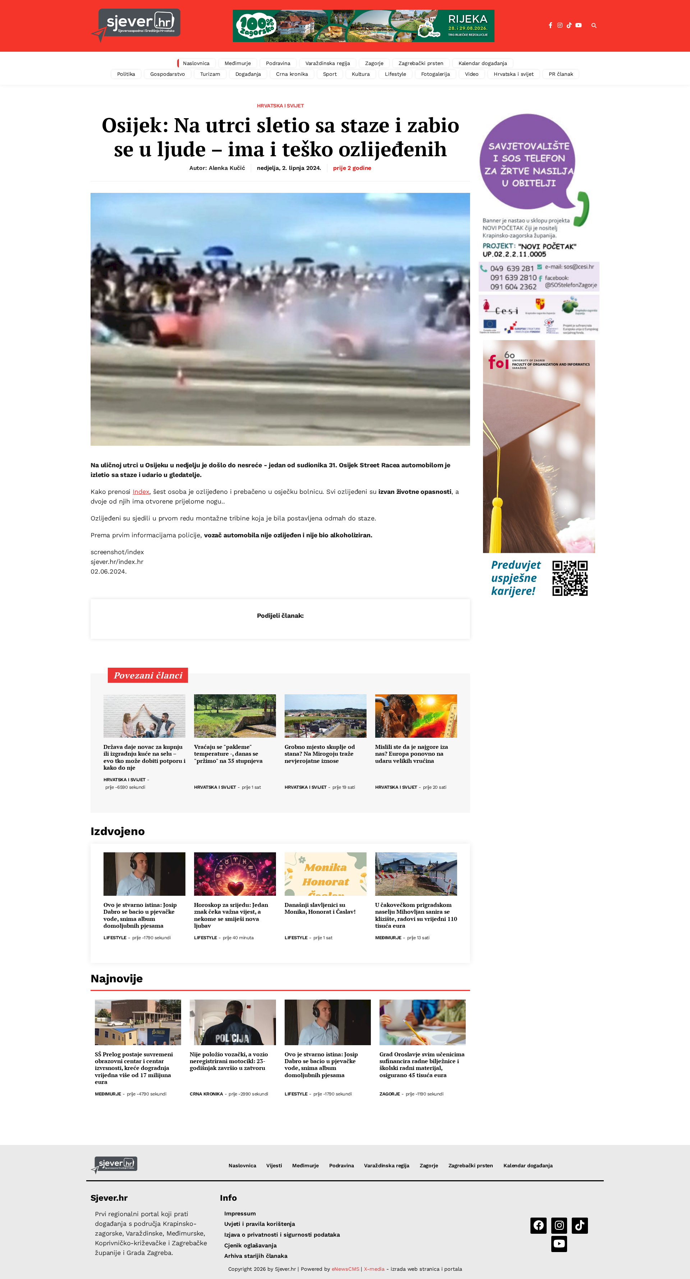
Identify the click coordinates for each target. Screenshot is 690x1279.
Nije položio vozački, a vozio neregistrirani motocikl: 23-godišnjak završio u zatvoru (229, 1061)
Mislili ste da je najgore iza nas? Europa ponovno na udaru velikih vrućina (411, 753)
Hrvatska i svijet (514, 74)
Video (472, 74)
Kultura (361, 74)
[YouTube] (578, 25)
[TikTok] (569, 25)
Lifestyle (395, 74)
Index (141, 491)
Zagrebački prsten (421, 63)
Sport (330, 74)
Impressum (240, 1213)
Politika (126, 74)
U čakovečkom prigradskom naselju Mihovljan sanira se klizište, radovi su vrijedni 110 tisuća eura (416, 915)
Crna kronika (292, 74)
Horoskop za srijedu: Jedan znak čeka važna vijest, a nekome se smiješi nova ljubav (231, 915)
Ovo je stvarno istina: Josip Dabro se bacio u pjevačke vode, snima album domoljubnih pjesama (140, 915)
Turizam (210, 74)
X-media (375, 1269)
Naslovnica (196, 63)
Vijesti (274, 1165)
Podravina (278, 63)
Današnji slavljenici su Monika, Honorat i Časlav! (320, 908)
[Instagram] (560, 25)
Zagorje (374, 63)
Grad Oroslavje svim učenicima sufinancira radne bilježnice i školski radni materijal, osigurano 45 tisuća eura (422, 1065)
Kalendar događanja (483, 63)
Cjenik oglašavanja (250, 1245)
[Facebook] (550, 25)
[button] (594, 26)
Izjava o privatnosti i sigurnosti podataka (282, 1234)
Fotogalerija (435, 74)
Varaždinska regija (327, 63)
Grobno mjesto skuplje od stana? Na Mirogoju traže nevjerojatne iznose (320, 753)
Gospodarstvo (167, 74)
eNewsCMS (345, 1269)
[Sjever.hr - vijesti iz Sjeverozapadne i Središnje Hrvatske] (135, 26)
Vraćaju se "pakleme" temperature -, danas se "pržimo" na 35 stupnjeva (228, 753)
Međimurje (238, 63)
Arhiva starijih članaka (256, 1255)
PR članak (561, 74)
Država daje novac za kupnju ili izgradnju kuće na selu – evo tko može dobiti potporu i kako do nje (144, 757)
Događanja (248, 74)
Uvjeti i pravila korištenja (259, 1223)
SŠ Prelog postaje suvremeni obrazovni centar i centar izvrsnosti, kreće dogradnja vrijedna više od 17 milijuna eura (134, 1068)
